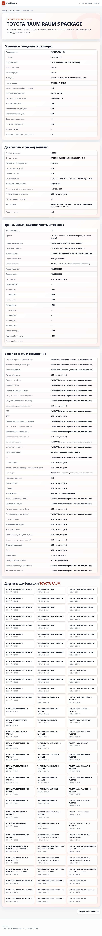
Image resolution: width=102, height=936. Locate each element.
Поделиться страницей (89, 911)
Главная (4, 10)
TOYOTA (11, 10)
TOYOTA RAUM (49, 583)
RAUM (18, 10)
